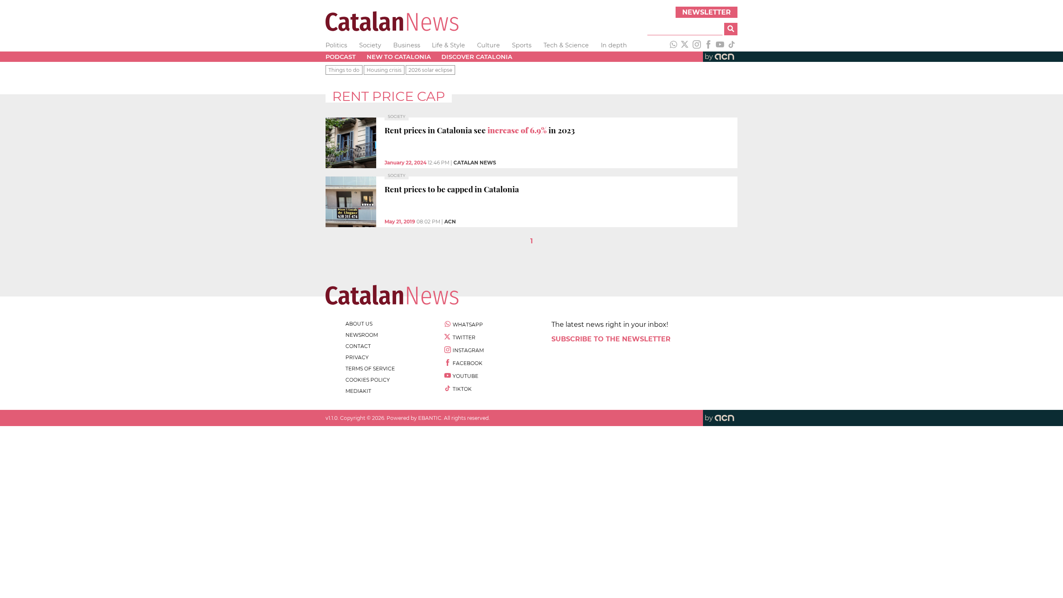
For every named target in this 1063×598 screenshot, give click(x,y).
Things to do (344, 70)
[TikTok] (731, 45)
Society (370, 45)
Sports (522, 45)
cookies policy (367, 380)
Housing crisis (384, 70)
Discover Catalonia (476, 57)
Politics (336, 45)
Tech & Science (566, 45)
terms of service (370, 368)
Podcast (341, 57)
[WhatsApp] (673, 45)
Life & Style (448, 45)
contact (358, 346)
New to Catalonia (399, 57)
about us (358, 324)
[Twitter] (685, 45)
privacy (357, 357)
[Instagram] (697, 45)
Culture (488, 45)
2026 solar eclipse (430, 70)
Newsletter (706, 12)
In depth (614, 45)
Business (406, 45)
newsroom (361, 335)
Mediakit (358, 391)
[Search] (730, 29)
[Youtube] (720, 45)
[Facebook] (708, 45)
